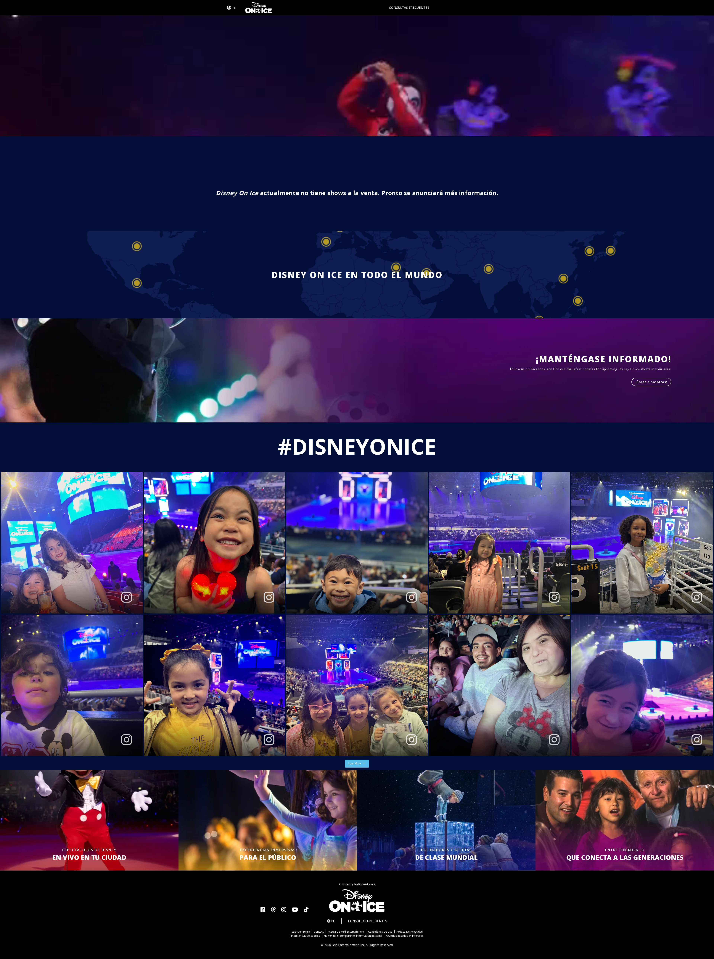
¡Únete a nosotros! (651, 382)
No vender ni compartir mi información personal (353, 935)
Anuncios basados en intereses (404, 935)
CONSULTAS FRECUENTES (409, 8)
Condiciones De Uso (380, 931)
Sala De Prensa (301, 931)
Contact (319, 931)
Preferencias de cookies (305, 935)
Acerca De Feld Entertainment (346, 931)
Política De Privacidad (409, 931)
